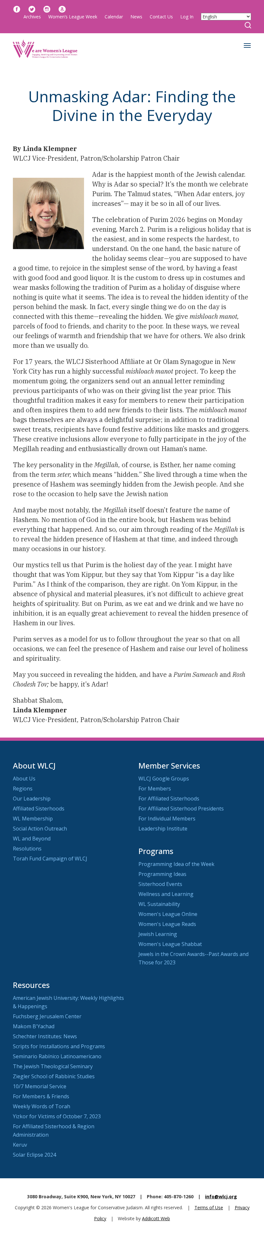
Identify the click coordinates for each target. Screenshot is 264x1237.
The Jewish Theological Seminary (53, 1066)
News (136, 17)
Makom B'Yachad (33, 1026)
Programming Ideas (162, 874)
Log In (186, 17)
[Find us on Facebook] (17, 8)
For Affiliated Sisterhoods (168, 798)
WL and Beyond (32, 838)
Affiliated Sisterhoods (38, 808)
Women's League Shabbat (170, 944)
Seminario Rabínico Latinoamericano (57, 1056)
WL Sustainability (159, 904)
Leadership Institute (162, 828)
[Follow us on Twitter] (32, 8)
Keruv (20, 1144)
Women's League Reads (167, 924)
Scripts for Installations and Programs (59, 1046)
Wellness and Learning (165, 894)
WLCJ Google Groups (163, 778)
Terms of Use (208, 1207)
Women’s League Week (72, 17)
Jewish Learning (157, 934)
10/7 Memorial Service (39, 1086)
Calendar (114, 17)
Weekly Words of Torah (41, 1106)
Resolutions (27, 848)
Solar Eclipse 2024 (34, 1154)
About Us (24, 778)
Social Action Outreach (40, 828)
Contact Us (161, 17)
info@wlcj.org (221, 1196)
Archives (32, 17)
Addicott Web (156, 1218)
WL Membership (33, 818)
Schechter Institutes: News (45, 1036)
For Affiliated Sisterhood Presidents (181, 808)
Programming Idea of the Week (176, 864)
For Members (154, 788)
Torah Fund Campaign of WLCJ (50, 858)
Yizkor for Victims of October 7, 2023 (57, 1116)
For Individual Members (166, 818)
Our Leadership (32, 798)
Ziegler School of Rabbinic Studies (54, 1076)
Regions (23, 788)
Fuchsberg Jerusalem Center (47, 1016)
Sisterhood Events (160, 884)
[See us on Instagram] (47, 8)
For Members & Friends (41, 1096)
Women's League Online (167, 914)
